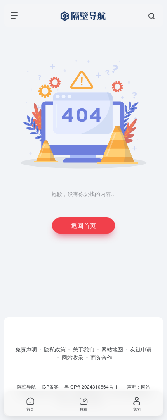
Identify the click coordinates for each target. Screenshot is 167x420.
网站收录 (73, 357)
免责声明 (26, 349)
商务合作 (101, 357)
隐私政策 (55, 349)
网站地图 (112, 349)
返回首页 (83, 225)
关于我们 (83, 349)
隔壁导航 (26, 386)
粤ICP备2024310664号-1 (91, 386)
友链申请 (141, 349)
